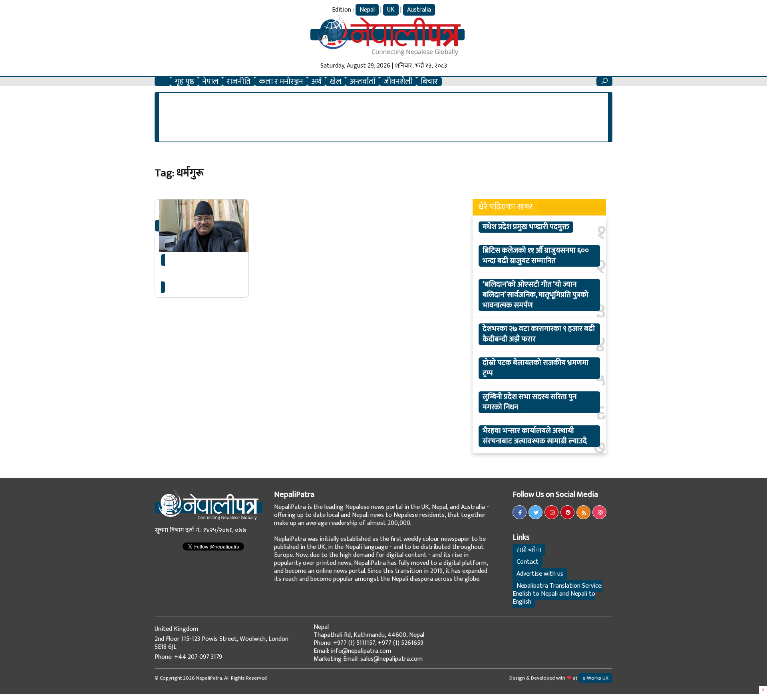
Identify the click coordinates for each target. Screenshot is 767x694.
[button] (163, 81)
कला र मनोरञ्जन (281, 81)
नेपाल (210, 81)
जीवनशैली (398, 81)
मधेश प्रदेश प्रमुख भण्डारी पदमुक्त (526, 227)
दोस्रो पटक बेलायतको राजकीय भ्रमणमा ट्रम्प (535, 368)
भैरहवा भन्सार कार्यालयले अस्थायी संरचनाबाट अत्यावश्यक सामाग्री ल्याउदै (535, 436)
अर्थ (316, 81)
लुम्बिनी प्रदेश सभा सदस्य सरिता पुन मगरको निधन (529, 402)
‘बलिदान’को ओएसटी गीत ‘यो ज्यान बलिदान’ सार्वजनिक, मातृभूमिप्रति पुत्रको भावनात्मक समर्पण (535, 295)
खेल (336, 81)
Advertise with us (540, 573)
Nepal (367, 9)
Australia (419, 9)
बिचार (429, 81)
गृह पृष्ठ (184, 81)
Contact (527, 561)
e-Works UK (595, 678)
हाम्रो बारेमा (529, 549)
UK (391, 9)
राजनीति (239, 81)
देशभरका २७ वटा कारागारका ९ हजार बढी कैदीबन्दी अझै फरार (539, 334)
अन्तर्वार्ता (363, 81)
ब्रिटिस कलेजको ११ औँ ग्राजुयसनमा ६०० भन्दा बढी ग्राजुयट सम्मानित (536, 256)
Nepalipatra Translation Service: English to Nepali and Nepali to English (557, 593)
